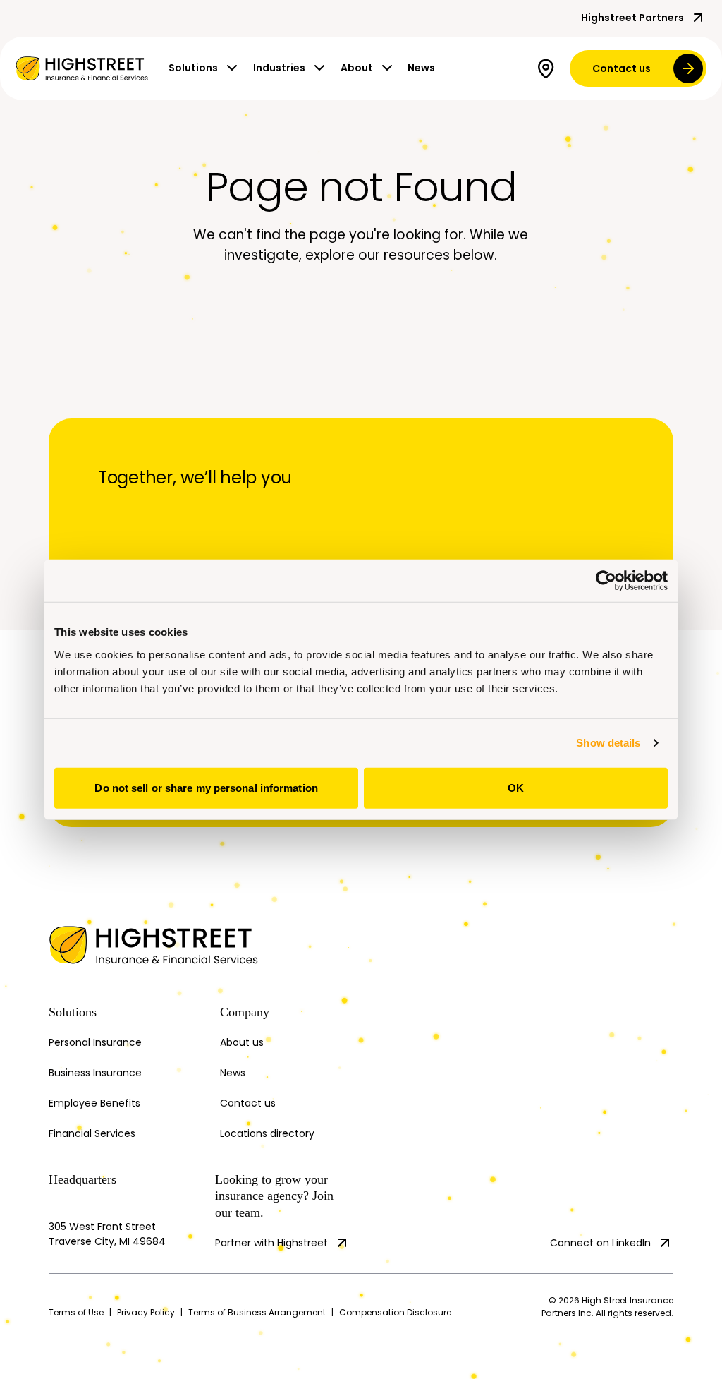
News (421, 68)
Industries (279, 68)
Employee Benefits (94, 1103)
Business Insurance (95, 1073)
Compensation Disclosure (395, 1312)
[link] (82, 68)
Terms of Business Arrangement (257, 1312)
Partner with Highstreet (271, 1243)
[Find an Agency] (548, 69)
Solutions (193, 68)
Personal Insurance (95, 1042)
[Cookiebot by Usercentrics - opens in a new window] (606, 580)
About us (242, 1042)
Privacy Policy (146, 1312)
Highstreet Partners (632, 18)
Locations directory (267, 1133)
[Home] (126, 945)
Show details (608, 743)
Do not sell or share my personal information (205, 787)
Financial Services (92, 1133)
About (357, 68)
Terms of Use (76, 1312)
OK (516, 787)
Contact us (621, 68)
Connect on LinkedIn (600, 1243)
